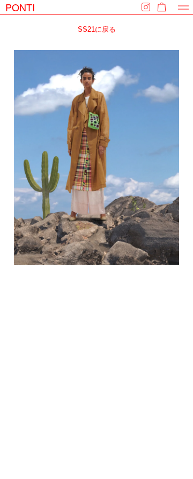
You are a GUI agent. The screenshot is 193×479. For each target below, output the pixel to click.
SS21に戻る (97, 29)
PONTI (20, 7)
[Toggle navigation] (183, 7)
